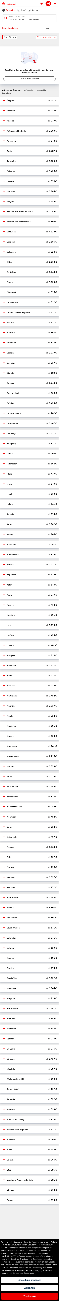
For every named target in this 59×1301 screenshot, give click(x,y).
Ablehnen (29, 1287)
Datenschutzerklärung (10, 1273)
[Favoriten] (41, 3)
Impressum (29, 1273)
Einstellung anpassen (29, 1280)
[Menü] (55, 3)
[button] (29, 101)
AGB (22, 1273)
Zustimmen (29, 1296)
